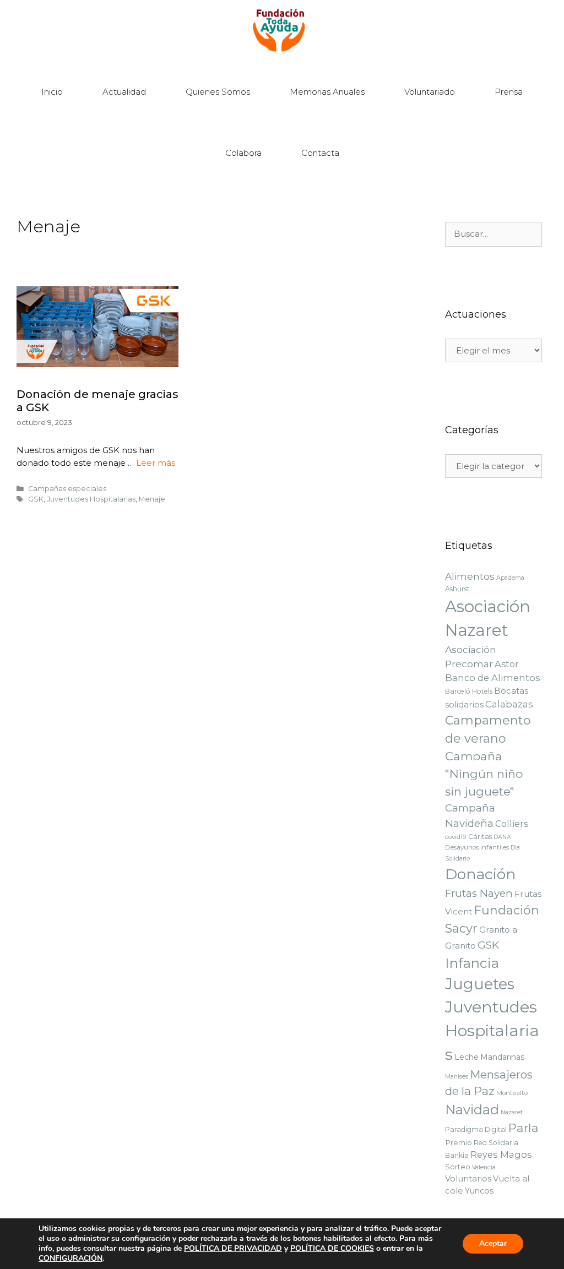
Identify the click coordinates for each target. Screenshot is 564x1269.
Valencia (484, 1167)
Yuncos (479, 1191)
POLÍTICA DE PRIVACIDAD (233, 1248)
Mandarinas (502, 1057)
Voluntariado (429, 91)
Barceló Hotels (468, 691)
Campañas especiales (67, 488)
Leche (466, 1057)
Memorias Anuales (327, 91)
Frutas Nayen (479, 893)
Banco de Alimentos (492, 677)
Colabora (243, 153)
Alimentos (470, 576)
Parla (523, 1128)
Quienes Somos (218, 91)
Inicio (52, 91)
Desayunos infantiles (477, 847)
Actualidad (124, 91)
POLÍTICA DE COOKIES (332, 1248)
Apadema (510, 577)
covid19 (456, 837)
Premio (458, 1142)
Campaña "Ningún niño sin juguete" (484, 773)
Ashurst (457, 589)
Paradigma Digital (476, 1129)
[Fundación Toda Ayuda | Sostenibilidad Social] (282, 30)
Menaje (152, 499)
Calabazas (509, 704)
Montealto (512, 1093)
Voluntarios (468, 1179)
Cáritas (480, 836)
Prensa (509, 91)
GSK (36, 499)
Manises (456, 1076)
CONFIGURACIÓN (70, 1258)
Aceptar (493, 1243)
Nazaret (512, 1112)
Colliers (511, 823)
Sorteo (457, 1166)
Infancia (472, 963)
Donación (480, 874)
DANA (502, 837)
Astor (507, 663)
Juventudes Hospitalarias (91, 499)
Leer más (155, 463)
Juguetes (479, 984)
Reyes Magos (501, 1154)
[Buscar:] (493, 234)
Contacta (320, 153)
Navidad (472, 1110)
